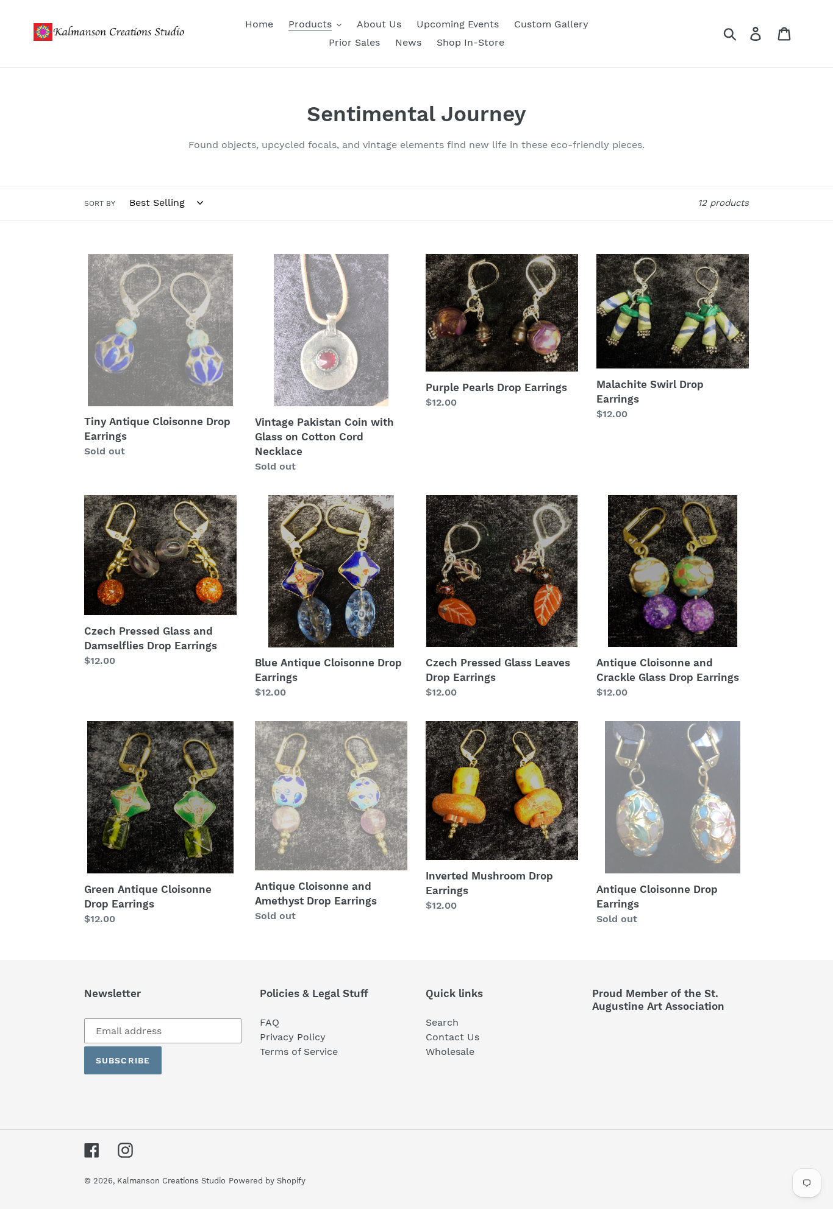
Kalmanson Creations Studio (171, 1180)
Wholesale (450, 1051)
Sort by (99, 203)
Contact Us (452, 1037)
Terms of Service (299, 1051)
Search (442, 1022)
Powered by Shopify (267, 1180)
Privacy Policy (293, 1037)
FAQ (269, 1022)
